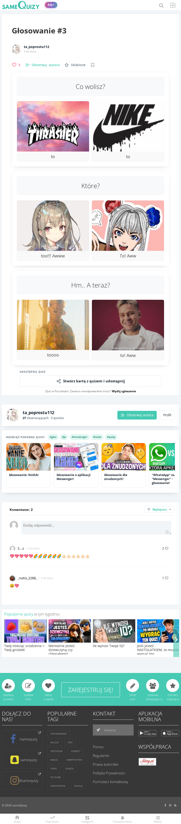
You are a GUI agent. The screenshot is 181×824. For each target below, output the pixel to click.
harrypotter (74, 759)
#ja (64, 437)
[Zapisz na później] (92, 65)
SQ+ (51, 5)
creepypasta (57, 786)
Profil (167, 415)
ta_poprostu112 (36, 47)
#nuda (97, 437)
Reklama (109, 730)
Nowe (17, 821)
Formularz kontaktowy (110, 781)
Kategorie (87, 821)
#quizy (111, 437)
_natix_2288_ (27, 578)
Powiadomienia (122, 821)
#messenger (79, 437)
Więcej (157, 821)
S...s (21, 548)
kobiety (75, 751)
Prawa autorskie (105, 764)
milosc (54, 742)
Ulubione (78, 65)
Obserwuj (46, 65)
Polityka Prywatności (109, 773)
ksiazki (70, 768)
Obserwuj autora (140, 415)
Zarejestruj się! (90, 690)
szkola (78, 786)
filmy (53, 768)
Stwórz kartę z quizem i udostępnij (94, 381)
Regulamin (101, 755)
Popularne (52, 821)
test (70, 742)
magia (54, 759)
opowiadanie (58, 733)
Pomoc (98, 746)
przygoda (56, 751)
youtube (55, 777)
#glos (53, 437)
